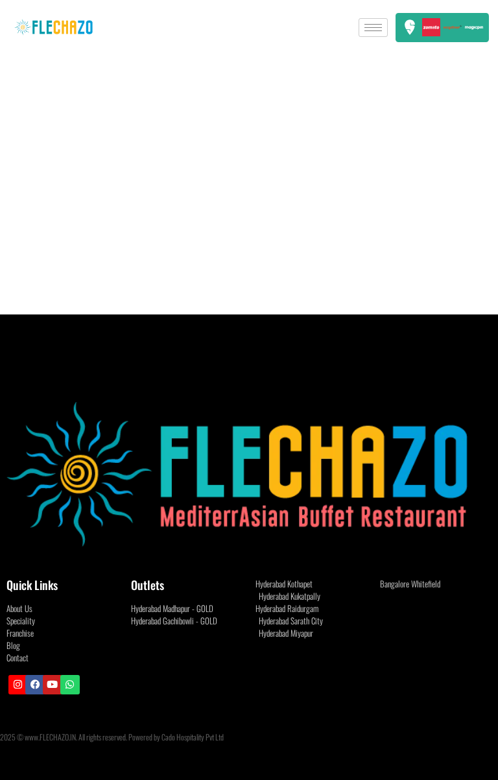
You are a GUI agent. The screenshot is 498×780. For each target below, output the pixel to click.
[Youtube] (52, 684)
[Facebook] (35, 684)
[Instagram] (18, 684)
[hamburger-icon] (373, 27)
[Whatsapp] (70, 684)
